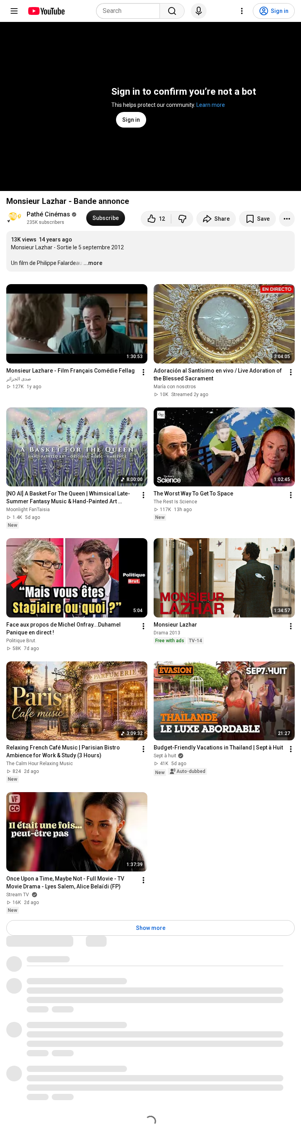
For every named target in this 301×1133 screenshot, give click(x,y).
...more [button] (92, 263)
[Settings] (242, 11)
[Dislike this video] (182, 219)
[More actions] (287, 219)
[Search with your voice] (199, 11)
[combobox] (130, 11)
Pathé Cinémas (48, 214)
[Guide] (14, 11)
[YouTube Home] (46, 11)
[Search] (172, 11)
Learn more (210, 105)
